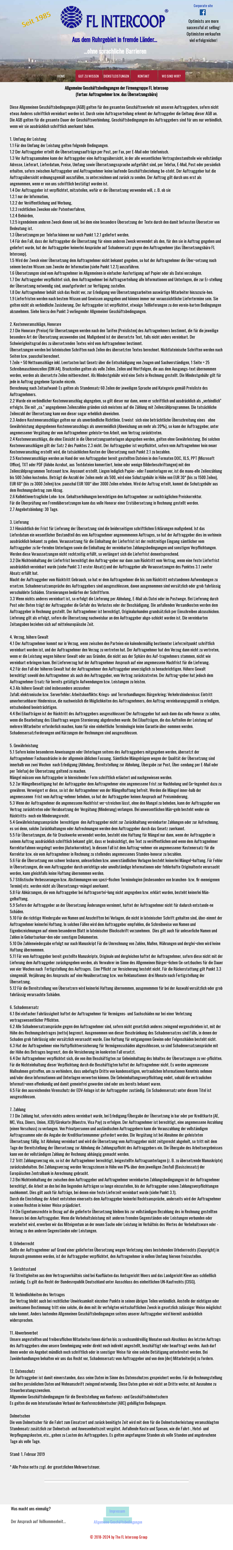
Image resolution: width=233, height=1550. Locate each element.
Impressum (117, 1511)
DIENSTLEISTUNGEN (116, 76)
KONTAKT (143, 76)
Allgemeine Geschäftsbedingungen (118, 1522)
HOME (61, 76)
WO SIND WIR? (171, 76)
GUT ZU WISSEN (88, 76)
